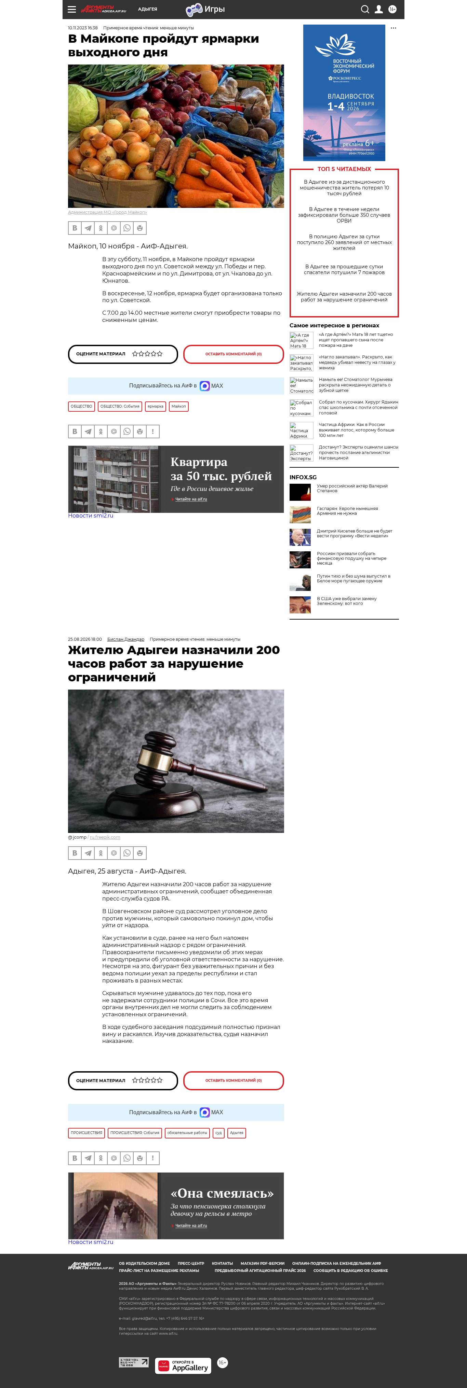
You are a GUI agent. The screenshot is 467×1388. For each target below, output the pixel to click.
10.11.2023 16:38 (83, 27)
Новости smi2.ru (91, 515)
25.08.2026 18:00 (85, 639)
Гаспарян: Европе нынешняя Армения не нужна (347, 511)
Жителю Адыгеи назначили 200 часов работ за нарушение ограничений (344, 297)
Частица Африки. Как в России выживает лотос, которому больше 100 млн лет (356, 430)
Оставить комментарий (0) (233, 354)
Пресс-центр (191, 1263)
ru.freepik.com (105, 837)
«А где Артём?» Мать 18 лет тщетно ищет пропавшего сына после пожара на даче (356, 340)
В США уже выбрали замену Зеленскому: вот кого (347, 601)
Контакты (222, 1263)
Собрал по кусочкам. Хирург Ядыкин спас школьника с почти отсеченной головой (358, 407)
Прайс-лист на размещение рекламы (159, 1271)
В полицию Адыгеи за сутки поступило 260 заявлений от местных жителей (344, 242)
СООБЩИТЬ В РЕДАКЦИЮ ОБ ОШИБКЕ (350, 1271)
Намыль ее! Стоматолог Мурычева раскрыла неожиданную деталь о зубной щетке (355, 385)
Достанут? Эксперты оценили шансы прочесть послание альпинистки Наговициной (358, 452)
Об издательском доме (144, 1263)
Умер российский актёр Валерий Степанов (352, 488)
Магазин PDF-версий (262, 1263)
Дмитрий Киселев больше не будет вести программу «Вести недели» (354, 533)
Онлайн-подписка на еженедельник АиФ (336, 1263)
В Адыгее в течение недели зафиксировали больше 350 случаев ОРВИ (344, 215)
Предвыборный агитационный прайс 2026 (260, 1271)
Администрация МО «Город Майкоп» (107, 212)
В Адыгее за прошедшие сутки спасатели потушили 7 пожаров (344, 269)
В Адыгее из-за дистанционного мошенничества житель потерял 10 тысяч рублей (344, 188)
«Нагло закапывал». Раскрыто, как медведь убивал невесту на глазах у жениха (357, 362)
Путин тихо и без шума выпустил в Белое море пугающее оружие (353, 578)
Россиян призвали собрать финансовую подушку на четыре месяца (351, 558)
